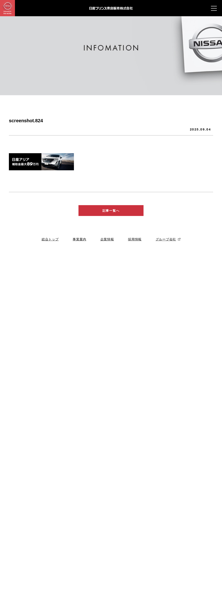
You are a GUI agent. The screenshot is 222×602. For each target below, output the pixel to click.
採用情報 (135, 239)
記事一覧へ (111, 210)
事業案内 (79, 239)
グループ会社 (166, 239)
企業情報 (107, 239)
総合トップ (50, 239)
